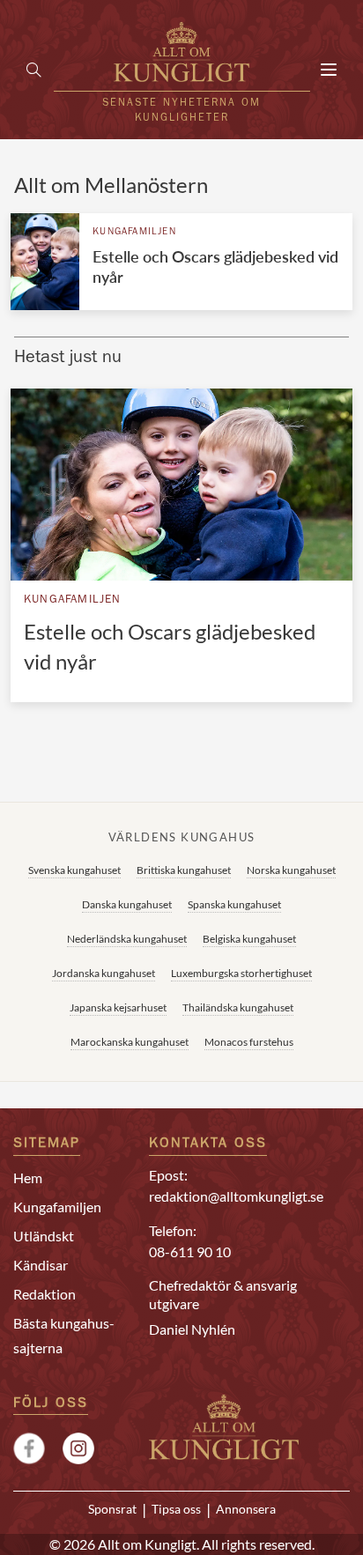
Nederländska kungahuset (127, 938)
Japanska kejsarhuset (118, 1007)
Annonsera (246, 1509)
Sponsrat (112, 1509)
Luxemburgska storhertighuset (241, 973)
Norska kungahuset (291, 870)
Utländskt (43, 1235)
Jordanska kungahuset (103, 973)
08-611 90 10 (190, 1251)
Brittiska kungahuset (184, 870)
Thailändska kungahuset (237, 1007)
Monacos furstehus (248, 1041)
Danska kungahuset (127, 904)
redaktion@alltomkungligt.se (236, 1196)
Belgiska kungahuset (249, 938)
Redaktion (44, 1293)
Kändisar (40, 1264)
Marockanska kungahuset (129, 1041)
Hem (27, 1177)
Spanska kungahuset (234, 904)
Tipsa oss (176, 1509)
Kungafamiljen (134, 232)
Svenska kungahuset (74, 870)
